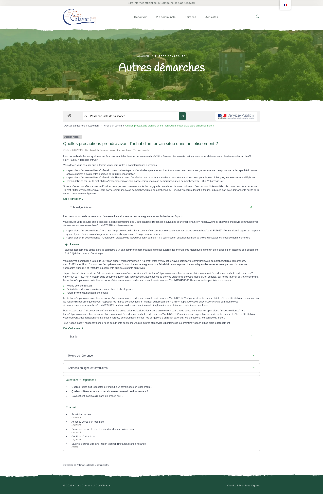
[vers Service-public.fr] (236, 116)
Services (190, 17)
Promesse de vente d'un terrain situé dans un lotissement (102, 429)
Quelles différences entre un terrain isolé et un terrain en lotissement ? (109, 391)
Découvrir (140, 17)
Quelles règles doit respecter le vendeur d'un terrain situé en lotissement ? (111, 386)
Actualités (211, 17)
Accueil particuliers (75, 125)
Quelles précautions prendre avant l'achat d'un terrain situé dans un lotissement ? (169, 125)
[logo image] (79, 17)
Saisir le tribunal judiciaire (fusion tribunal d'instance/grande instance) (109, 443)
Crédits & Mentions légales (243, 485)
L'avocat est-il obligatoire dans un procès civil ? (97, 395)
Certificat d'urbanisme (83, 436)
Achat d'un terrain (112, 125)
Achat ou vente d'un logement (87, 421)
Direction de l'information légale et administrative (87, 465)
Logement (94, 125)
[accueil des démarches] (69, 115)
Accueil (143, 56)
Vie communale (166, 17)
